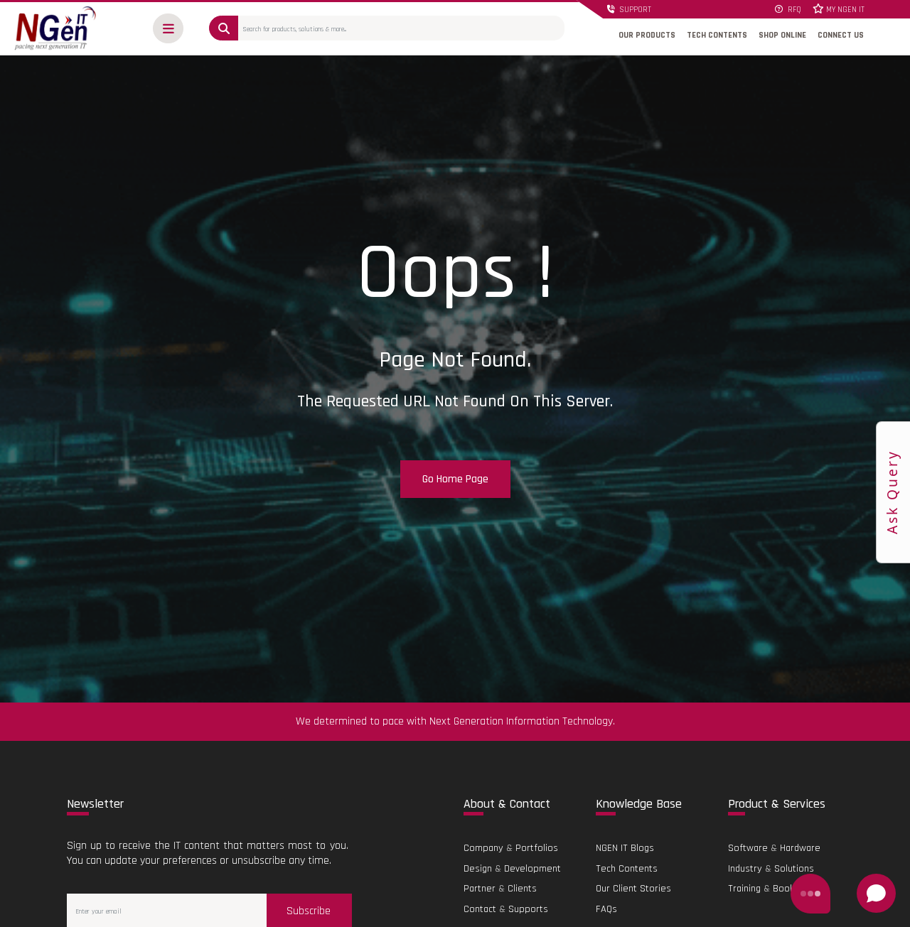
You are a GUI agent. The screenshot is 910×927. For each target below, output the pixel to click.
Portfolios (536, 848)
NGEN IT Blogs (625, 848)
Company (483, 848)
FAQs (606, 909)
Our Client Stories (633, 888)
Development (532, 868)
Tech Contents (627, 868)
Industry (745, 868)
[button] (168, 28)
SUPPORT (634, 10)
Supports (528, 909)
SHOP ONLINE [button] (782, 35)
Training (744, 888)
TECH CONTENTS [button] (717, 35)
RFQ (793, 10)
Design (478, 868)
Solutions (794, 868)
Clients (522, 888)
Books (786, 888)
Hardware (800, 848)
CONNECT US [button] (841, 35)
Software (748, 848)
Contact (480, 909)
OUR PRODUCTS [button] (647, 35)
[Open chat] (876, 893)
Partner (480, 888)
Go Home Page (455, 479)
